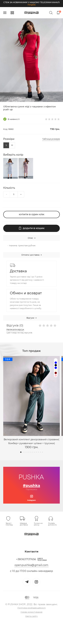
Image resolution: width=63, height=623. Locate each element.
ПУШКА (32, 5)
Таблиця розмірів (51, 139)
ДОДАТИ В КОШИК (33, 228)
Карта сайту (31, 616)
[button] (26, 97)
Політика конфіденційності (31, 608)
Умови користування (31, 612)
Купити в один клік (31, 214)
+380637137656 (26, 559)
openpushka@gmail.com (31, 565)
